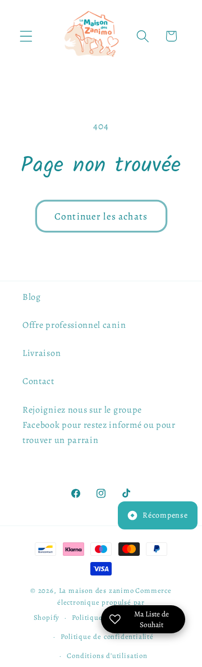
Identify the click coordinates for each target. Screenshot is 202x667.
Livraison (41, 353)
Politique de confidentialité (107, 636)
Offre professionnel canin (74, 325)
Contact (38, 381)
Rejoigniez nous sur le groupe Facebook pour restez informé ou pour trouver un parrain (99, 425)
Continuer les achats (101, 216)
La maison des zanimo (96, 590)
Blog (31, 297)
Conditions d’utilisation (107, 655)
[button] (26, 36)
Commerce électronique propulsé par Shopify (103, 604)
